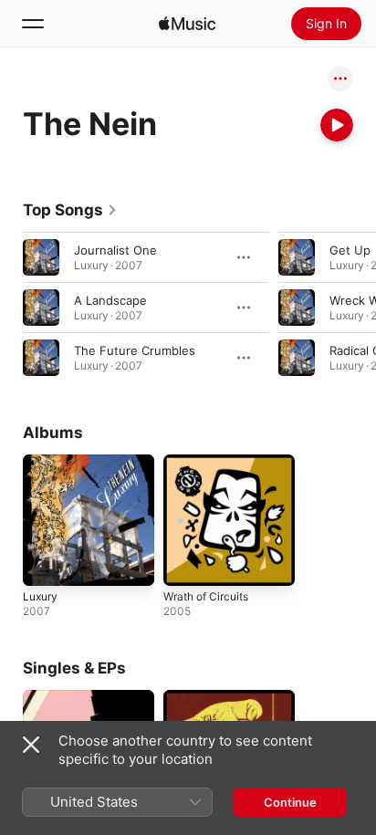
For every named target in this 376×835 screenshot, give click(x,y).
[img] (187, 24)
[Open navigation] (33, 24)
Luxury (40, 596)
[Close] (31, 744)
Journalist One (115, 250)
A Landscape (110, 300)
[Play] (336, 125)
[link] (70, 210)
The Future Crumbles (134, 350)
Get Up (350, 250)
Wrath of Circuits (205, 596)
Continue (290, 802)
